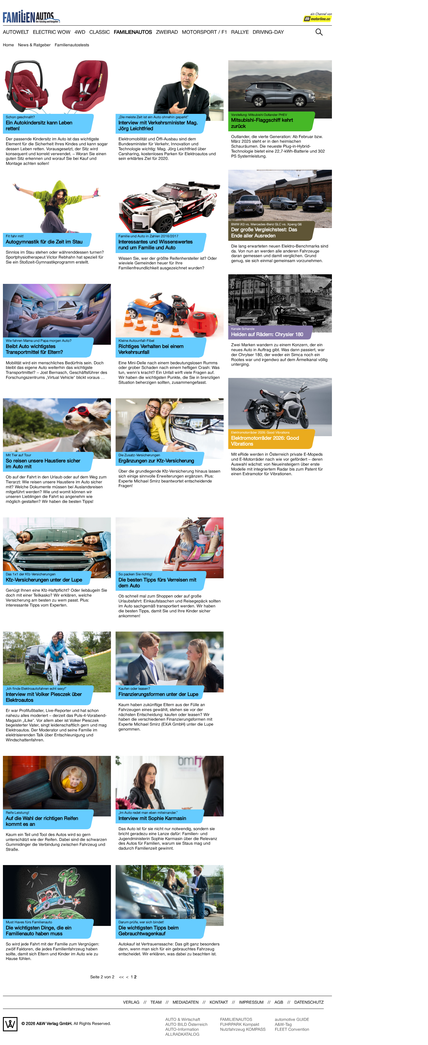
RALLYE (240, 32)
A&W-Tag (283, 1024)
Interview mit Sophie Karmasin (152, 818)
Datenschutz (309, 1002)
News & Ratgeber (34, 45)
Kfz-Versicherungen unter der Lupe (44, 580)
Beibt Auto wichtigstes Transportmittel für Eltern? (34, 349)
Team (156, 1002)
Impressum (251, 1002)
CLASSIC (99, 32)
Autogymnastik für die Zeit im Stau (44, 242)
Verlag (131, 1002)
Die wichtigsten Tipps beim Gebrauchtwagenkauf (149, 930)
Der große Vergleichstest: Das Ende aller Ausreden (264, 232)
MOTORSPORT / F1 (204, 32)
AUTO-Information (182, 1029)
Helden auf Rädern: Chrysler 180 (267, 334)
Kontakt (219, 1002)
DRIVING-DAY (268, 32)
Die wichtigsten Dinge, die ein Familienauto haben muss (38, 930)
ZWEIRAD (167, 32)
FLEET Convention (292, 1029)
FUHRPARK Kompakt (239, 1024)
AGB (279, 1002)
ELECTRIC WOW (51, 32)
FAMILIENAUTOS (133, 32)
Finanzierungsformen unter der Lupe (158, 694)
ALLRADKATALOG (182, 1034)
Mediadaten (186, 1002)
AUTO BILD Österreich (186, 1024)
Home (8, 45)
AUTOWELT (16, 32)
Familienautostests (72, 45)
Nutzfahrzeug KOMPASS (243, 1029)
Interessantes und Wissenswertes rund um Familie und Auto (156, 244)
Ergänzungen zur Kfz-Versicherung (156, 461)
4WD (80, 32)
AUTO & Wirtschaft (182, 1019)
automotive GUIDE (292, 1019)
